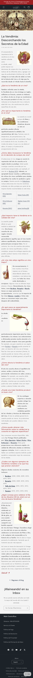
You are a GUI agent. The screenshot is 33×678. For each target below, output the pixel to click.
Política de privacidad (11, 671)
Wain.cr (12, 668)
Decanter (14, 443)
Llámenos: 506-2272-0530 (11, 621)
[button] (4, 7)
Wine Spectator (10, 440)
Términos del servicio (23, 671)
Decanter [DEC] (7, 208)
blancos (10, 296)
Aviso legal (24, 676)
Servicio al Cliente (9, 625)
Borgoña (20, 288)
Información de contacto (22, 674)
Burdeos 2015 (13, 171)
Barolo (27, 288)
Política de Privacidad (10, 638)
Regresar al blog (18, 580)
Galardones (26, 181)
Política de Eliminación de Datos (13, 642)
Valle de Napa (10, 486)
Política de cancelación (14, 676)
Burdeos (13, 288)
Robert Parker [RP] (23, 195)
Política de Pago (9, 629)
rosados (17, 296)
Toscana (8, 491)
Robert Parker (21, 440)
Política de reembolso (21, 668)
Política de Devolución (10, 634)
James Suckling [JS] (23, 208)
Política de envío (10, 674)
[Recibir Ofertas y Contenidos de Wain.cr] (27, 608)
